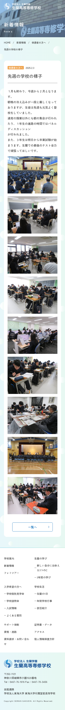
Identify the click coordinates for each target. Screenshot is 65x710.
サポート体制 (11, 624)
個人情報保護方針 (44, 639)
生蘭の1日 (42, 593)
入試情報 (11, 608)
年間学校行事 (44, 601)
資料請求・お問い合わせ (16, 641)
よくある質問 (14, 615)
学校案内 (9, 558)
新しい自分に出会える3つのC (48, 568)
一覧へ (32, 527)
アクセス (39, 632)
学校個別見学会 (15, 593)
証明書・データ (43, 624)
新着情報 (9, 565)
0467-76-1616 (17, 682)
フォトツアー (11, 573)
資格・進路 (10, 632)
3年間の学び (44, 577)
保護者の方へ (16, 67)
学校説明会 (12, 601)
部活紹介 (42, 608)
